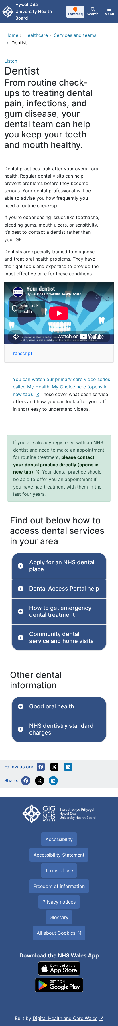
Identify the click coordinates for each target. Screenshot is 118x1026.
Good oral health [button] (51, 706)
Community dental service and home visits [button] (61, 637)
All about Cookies (56, 933)
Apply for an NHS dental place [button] (61, 566)
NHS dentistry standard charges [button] (61, 729)
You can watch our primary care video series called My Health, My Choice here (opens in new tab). (61, 386)
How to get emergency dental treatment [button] (60, 611)
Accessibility (59, 839)
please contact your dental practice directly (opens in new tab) (56, 464)
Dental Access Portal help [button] (64, 588)
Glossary (59, 917)
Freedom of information (59, 886)
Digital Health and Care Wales (65, 1018)
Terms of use (59, 870)
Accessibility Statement (59, 855)
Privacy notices (59, 902)
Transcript (21, 353)
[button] (41, 767)
